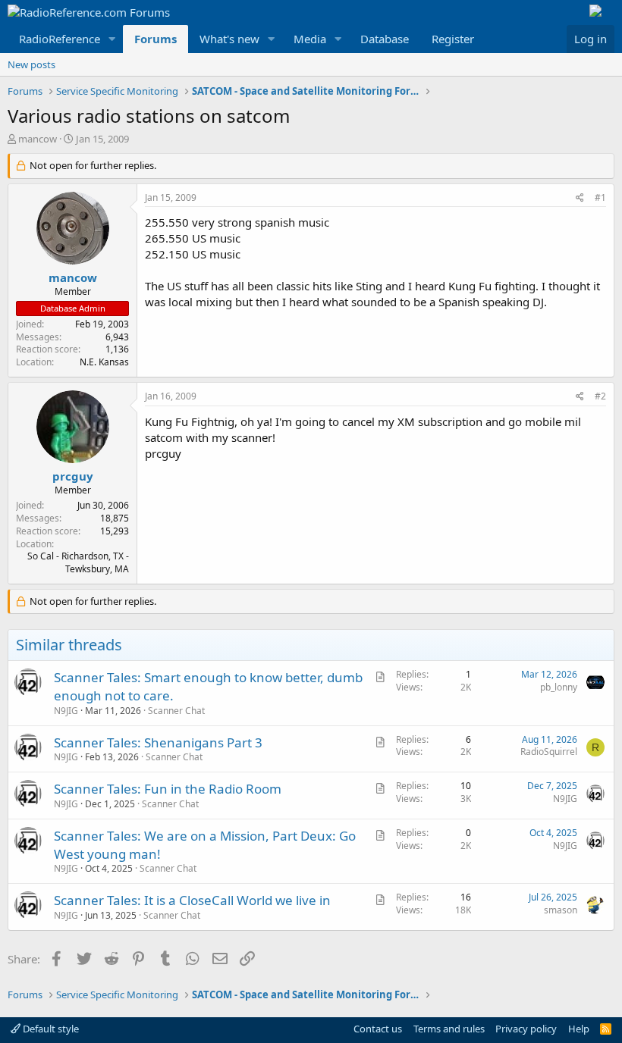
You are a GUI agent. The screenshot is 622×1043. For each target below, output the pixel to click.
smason (560, 910)
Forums (155, 38)
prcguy (72, 476)
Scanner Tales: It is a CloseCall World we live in (192, 900)
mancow (37, 139)
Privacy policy (526, 1028)
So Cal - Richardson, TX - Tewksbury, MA (78, 562)
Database (384, 38)
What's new (229, 38)
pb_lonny (558, 687)
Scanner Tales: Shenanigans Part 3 (158, 742)
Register (453, 38)
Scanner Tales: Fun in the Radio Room (167, 788)
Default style (49, 1028)
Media (310, 38)
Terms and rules (449, 1028)
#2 (600, 396)
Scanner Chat (176, 710)
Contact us (377, 1028)
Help (578, 1028)
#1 (600, 197)
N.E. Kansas (104, 361)
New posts (31, 64)
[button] (112, 39)
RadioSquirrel (548, 751)
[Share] (579, 198)
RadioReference (59, 38)
